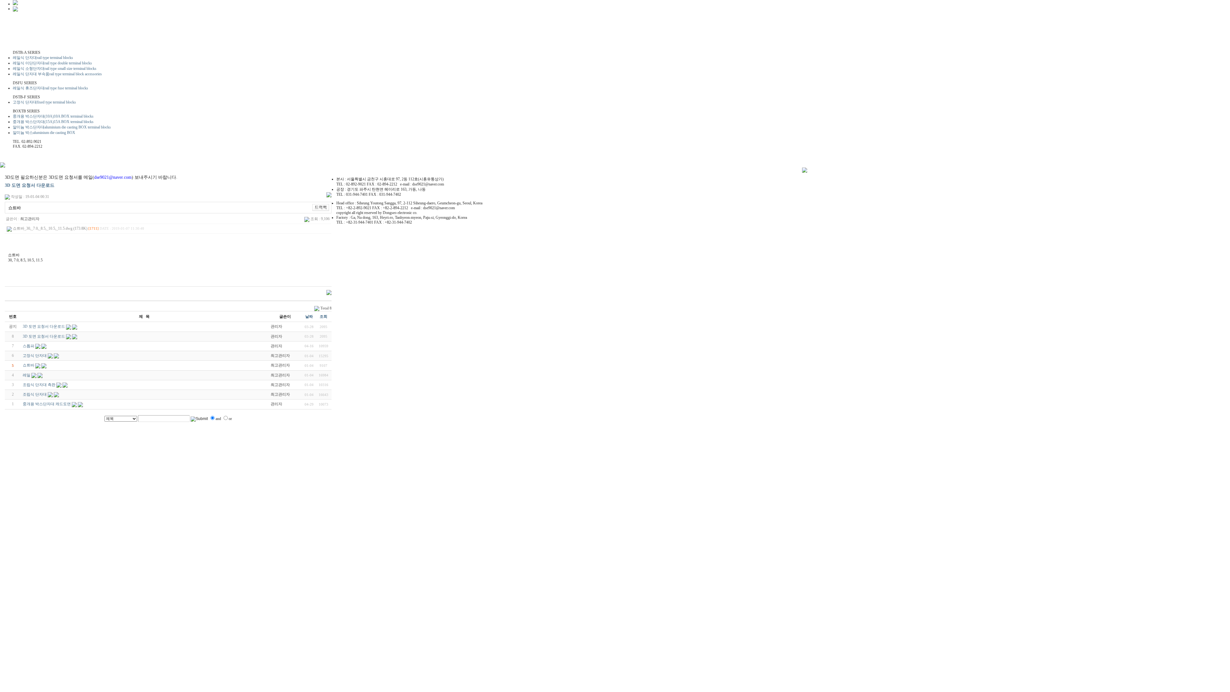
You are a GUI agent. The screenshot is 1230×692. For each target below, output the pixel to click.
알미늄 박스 (44, 132)
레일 (26, 375)
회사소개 (38, 40)
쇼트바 (28, 365)
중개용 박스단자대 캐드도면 (47, 404)
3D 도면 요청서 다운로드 (29, 185)
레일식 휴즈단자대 (50, 88)
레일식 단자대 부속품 (57, 74)
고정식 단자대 (44, 102)
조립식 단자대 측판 (39, 385)
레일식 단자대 (43, 57)
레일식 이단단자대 (52, 63)
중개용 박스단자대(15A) (53, 121)
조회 (323, 316)
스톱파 (28, 346)
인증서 (210, 40)
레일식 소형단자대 (54, 68)
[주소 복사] (320, 207)
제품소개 (88, 40)
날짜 (309, 316)
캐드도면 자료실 (149, 40)
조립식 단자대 (35, 394)
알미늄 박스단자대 (62, 127)
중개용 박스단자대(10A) (53, 116)
